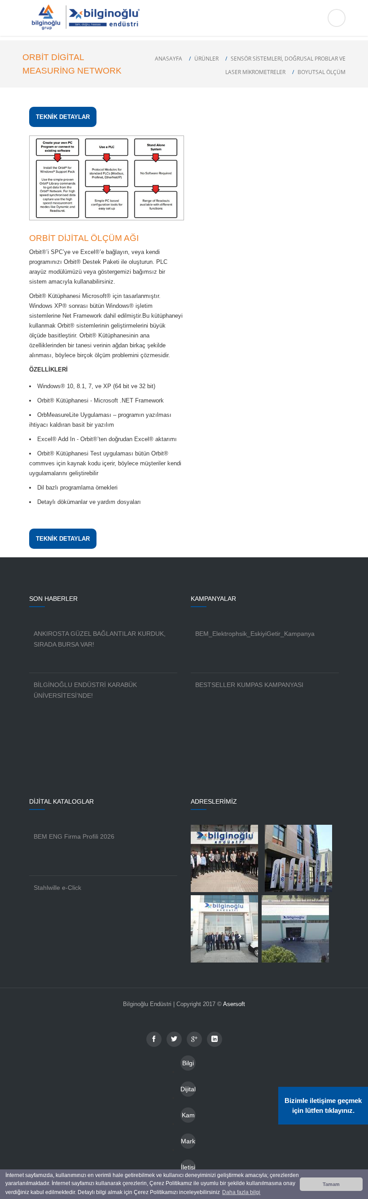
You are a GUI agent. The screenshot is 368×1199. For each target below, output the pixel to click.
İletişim (188, 1169)
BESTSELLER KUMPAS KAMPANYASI (249, 684)
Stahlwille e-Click (57, 887)
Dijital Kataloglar (188, 1091)
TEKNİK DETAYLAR (63, 117)
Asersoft (234, 1004)
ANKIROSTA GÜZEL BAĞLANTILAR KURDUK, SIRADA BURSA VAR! (100, 639)
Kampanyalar (188, 1117)
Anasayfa (168, 58)
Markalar (188, 1143)
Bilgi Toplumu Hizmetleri (188, 1065)
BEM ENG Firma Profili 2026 (74, 836)
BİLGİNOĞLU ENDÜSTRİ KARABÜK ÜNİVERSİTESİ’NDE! (85, 690)
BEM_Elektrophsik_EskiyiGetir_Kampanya (255, 633)
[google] (194, 1039)
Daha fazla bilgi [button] (241, 1192)
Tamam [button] (331, 1184)
